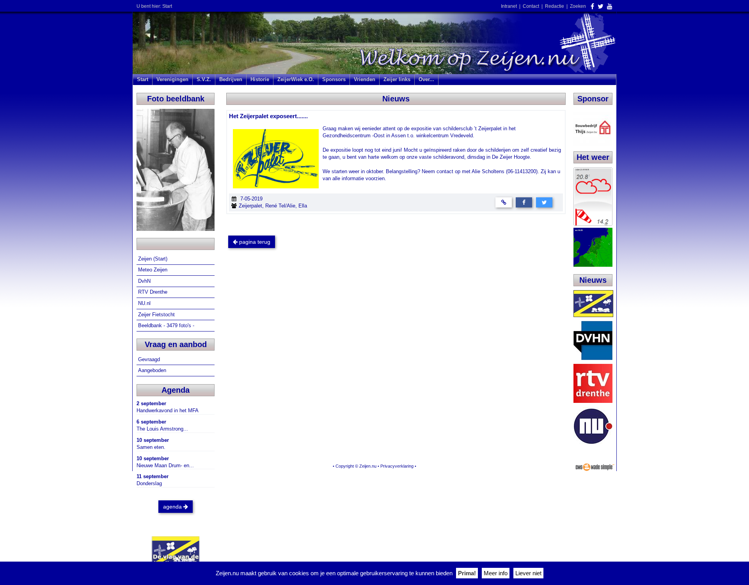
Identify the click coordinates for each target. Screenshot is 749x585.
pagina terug (254, 242)
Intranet (509, 6)
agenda (173, 506)
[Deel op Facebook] (524, 202)
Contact (531, 6)
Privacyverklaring (397, 466)
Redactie (554, 6)
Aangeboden (153, 370)
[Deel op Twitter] (544, 202)
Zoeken (578, 6)
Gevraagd (150, 359)
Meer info (496, 573)
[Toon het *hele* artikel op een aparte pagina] (503, 202)
